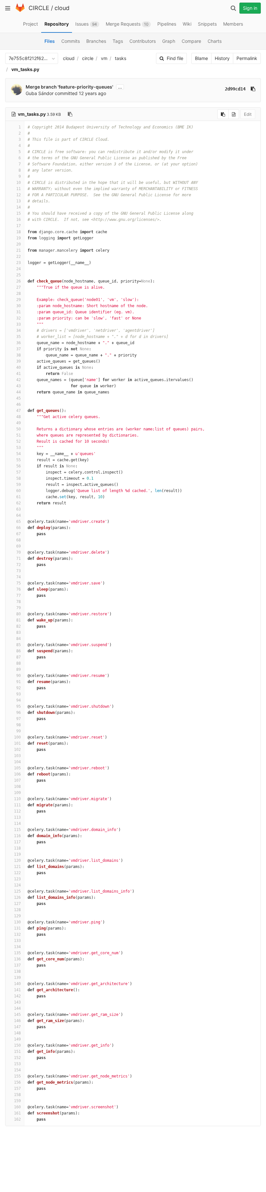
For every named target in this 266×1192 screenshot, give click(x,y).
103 (17, 755)
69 (18, 546)
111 (17, 805)
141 (17, 990)
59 (18, 484)
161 (17, 1113)
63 (18, 509)
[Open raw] (233, 114)
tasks (120, 58)
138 (17, 971)
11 (18, 189)
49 (18, 423)
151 (17, 1051)
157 (17, 1088)
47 (18, 410)
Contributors (142, 41)
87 (18, 657)
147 (17, 1027)
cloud (61, 8)
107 (17, 780)
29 (18, 299)
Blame (201, 58)
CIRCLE (39, 8)
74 (18, 577)
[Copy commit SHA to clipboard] (253, 89)
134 (17, 947)
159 (17, 1101)
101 (17, 743)
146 (17, 1020)
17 (18, 225)
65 (18, 521)
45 (18, 398)
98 (18, 725)
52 (18, 441)
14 (18, 207)
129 (17, 916)
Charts (215, 41)
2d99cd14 (235, 88)
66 (18, 527)
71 (18, 558)
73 (18, 571)
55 (18, 460)
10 (18, 182)
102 (17, 749)
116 (17, 836)
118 (17, 848)
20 (18, 244)
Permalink (246, 58)
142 (17, 996)
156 (17, 1082)
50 (18, 429)
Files (49, 41)
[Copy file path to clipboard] (70, 114)
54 (18, 454)
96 (18, 712)
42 (18, 380)
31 (18, 312)
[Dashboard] (20, 10)
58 (18, 478)
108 (17, 786)
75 (18, 583)
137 (17, 965)
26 (18, 281)
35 (18, 336)
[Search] (233, 8)
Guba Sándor (40, 93)
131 (17, 928)
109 (17, 792)
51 (18, 435)
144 (17, 1008)
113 (17, 817)
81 (18, 620)
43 (18, 386)
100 (17, 737)
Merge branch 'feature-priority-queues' (69, 87)
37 (18, 349)
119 (17, 854)
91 (18, 682)
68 (18, 540)
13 (18, 201)
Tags (118, 41)
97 (18, 718)
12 (18, 195)
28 (18, 293)
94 (18, 700)
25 (18, 275)
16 (18, 219)
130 (17, 922)
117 (17, 842)
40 (18, 367)
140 (17, 983)
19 (18, 238)
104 (17, 762)
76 (18, 589)
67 (18, 534)
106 (17, 774)
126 (17, 897)
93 (18, 694)
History (222, 58)
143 (17, 1002)
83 (18, 632)
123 (17, 879)
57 (18, 472)
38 (18, 355)
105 (17, 768)
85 (18, 645)
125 (17, 891)
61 (18, 497)
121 (17, 866)
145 (17, 1014)
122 (17, 873)
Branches (96, 41)
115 (17, 829)
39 (18, 361)
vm (104, 58)
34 (18, 330)
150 (17, 1045)
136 (17, 959)
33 (18, 324)
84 (18, 638)
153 (17, 1064)
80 (18, 614)
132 (17, 934)
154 (17, 1070)
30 (18, 306)
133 (17, 940)
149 (17, 1039)
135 (17, 953)
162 (17, 1119)
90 (18, 675)
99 (18, 731)
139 (17, 977)
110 (17, 799)
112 (17, 811)
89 (18, 669)
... (120, 87)
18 (18, 232)
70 (18, 552)
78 (18, 601)
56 (18, 466)
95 (18, 706)
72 (18, 564)
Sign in (250, 8)
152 (17, 1057)
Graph (168, 41)
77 (18, 595)
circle (87, 58)
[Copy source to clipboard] (223, 114)
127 (17, 903)
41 (18, 373)
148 (17, 1033)
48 (18, 417)
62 (18, 503)
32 (18, 318)
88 (18, 663)
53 (18, 447)
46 (18, 404)
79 (18, 608)
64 (18, 515)
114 (17, 823)
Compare (191, 41)
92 (18, 688)
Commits (70, 41)
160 (17, 1107)
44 (18, 392)
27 (18, 287)
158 (17, 1094)
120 (17, 860)
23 (18, 262)
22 (18, 256)
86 (18, 651)
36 (18, 343)
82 (18, 626)
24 (18, 269)
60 (18, 490)
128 (17, 910)
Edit (248, 114)
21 (18, 250)
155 (17, 1076)
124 (17, 885)
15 (18, 213)
